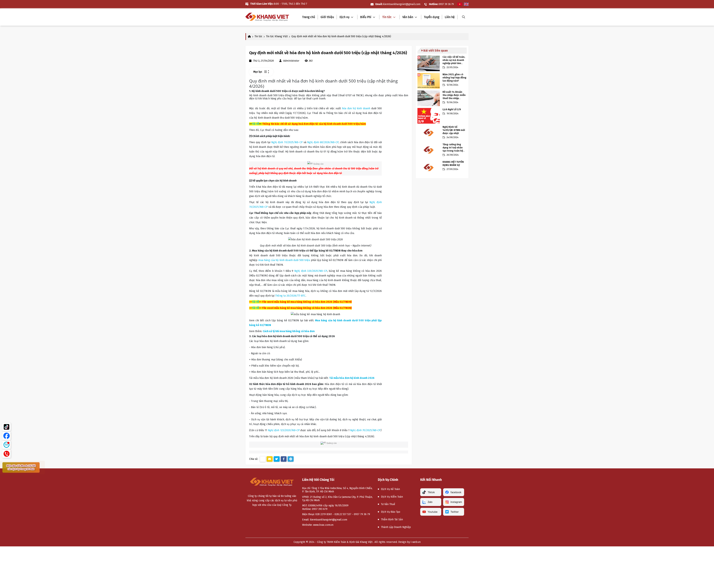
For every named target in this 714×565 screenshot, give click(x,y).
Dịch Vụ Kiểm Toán (392, 496)
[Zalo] (6, 444)
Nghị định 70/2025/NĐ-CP (287, 142)
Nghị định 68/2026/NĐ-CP (323, 142)
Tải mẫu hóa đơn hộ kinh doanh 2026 (351, 378)
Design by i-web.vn (409, 542)
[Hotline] (6, 453)
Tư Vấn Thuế (388, 504)
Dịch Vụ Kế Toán (390, 489)
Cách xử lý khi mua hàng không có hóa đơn (289, 331)
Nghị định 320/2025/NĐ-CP (310, 271)
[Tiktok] (6, 427)
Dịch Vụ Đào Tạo (390, 511)
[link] (267, 16)
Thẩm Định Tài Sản (392, 519)
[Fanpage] (6, 435)
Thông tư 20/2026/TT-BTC (290, 295)
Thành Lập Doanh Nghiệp (396, 527)
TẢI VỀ (255, 123)
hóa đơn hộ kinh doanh (356, 108)
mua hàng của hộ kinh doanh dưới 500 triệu (284, 260)
